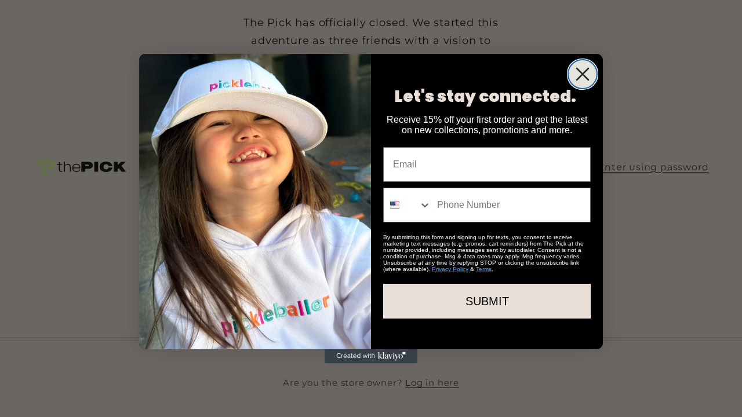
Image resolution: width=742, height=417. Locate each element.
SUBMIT (487, 301)
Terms (484, 269)
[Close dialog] (582, 74)
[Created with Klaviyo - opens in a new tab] (371, 356)
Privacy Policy (450, 269)
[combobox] (407, 205)
